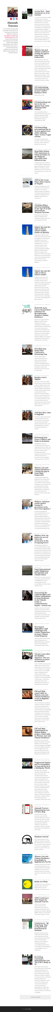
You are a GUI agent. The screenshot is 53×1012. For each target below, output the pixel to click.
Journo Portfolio (28, 1009)
